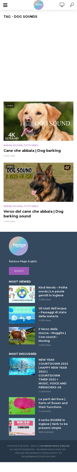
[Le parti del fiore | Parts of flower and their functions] (22, 406)
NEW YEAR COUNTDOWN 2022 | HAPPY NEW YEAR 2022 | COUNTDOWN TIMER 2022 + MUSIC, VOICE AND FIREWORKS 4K (53, 373)
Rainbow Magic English (55, 446)
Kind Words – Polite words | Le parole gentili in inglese (53, 291)
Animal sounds (13, 145)
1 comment (44, 391)
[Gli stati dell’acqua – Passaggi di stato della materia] (22, 315)
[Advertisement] (38, 61)
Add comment (46, 431)
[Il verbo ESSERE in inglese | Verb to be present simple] (22, 426)
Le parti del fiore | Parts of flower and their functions (53, 403)
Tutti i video (30, 145)
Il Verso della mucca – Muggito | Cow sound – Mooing (52, 335)
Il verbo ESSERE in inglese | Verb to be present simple (53, 424)
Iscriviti (19, 270)
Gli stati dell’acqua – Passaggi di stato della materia (52, 312)
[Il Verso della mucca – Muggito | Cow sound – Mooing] (22, 335)
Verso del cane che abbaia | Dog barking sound (33, 213)
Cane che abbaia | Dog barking (32, 150)
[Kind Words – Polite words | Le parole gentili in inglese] (22, 294)
